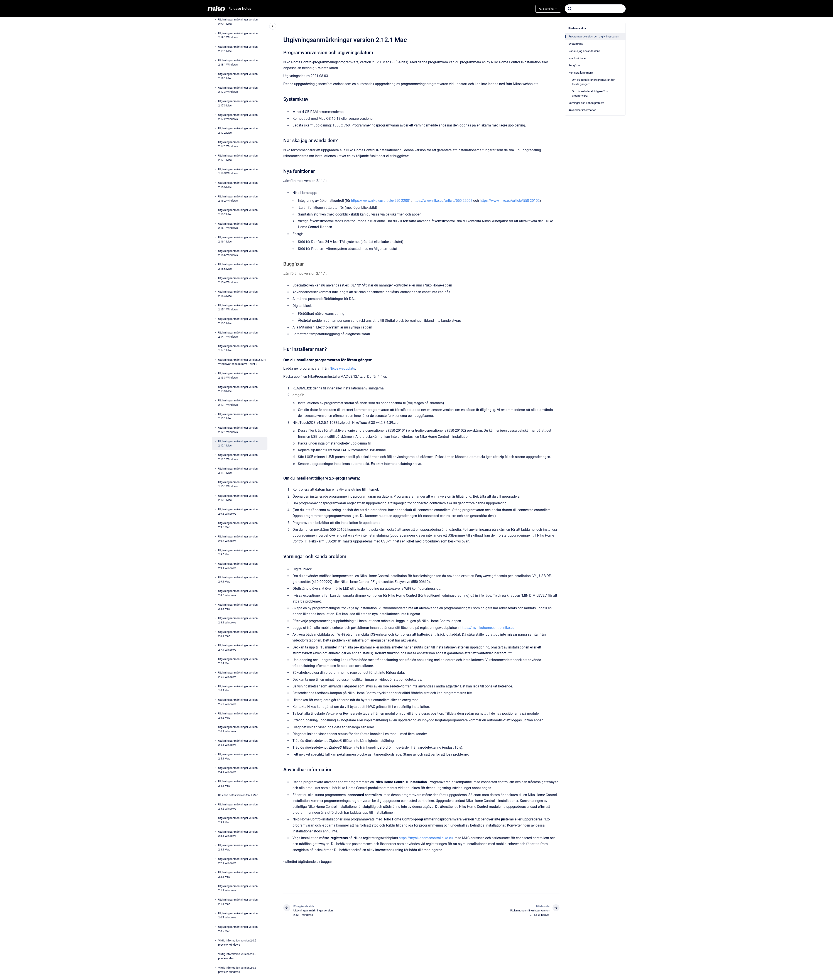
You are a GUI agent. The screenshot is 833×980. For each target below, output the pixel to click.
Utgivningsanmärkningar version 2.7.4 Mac (238, 661)
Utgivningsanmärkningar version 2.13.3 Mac (238, 389)
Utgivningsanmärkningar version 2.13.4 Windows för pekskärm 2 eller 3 (242, 361)
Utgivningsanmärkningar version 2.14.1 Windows (238, 334)
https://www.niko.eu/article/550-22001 (381, 201)
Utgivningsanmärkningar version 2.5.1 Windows (238, 742)
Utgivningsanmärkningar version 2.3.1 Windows (238, 833)
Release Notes (239, 9)
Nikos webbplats (342, 368)
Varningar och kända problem (586, 102)
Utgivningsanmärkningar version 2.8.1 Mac (238, 634)
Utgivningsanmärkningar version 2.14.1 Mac (238, 348)
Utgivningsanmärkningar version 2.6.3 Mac (238, 688)
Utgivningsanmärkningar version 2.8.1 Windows (238, 620)
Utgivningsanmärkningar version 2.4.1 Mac (238, 783)
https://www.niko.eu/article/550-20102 (510, 201)
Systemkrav (575, 43)
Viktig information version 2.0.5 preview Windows (237, 942)
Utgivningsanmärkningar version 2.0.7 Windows (238, 915)
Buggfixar (574, 65)
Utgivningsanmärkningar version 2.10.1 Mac (238, 498)
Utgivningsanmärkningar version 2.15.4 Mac (238, 294)
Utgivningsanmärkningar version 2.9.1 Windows (238, 566)
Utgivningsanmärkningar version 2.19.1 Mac (238, 49)
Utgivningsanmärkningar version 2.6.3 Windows (238, 675)
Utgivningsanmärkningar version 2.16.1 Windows (238, 225)
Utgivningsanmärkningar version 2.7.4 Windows (238, 647)
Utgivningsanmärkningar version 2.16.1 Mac (238, 239)
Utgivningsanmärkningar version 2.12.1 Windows (238, 430)
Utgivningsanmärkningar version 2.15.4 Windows (238, 280)
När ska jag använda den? (584, 51)
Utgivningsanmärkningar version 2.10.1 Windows (238, 484)
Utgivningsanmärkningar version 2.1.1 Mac (238, 902)
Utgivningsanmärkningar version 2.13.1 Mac (238, 416)
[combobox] (595, 9)
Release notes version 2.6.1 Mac (238, 794)
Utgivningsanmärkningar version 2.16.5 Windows (238, 171)
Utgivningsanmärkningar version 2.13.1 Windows (238, 402)
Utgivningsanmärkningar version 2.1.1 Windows (238, 888)
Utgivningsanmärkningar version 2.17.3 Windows (238, 89)
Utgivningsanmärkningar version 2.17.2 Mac (238, 130)
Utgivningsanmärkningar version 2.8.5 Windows (238, 593)
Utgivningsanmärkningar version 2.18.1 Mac (238, 76)
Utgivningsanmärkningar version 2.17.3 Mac (238, 103)
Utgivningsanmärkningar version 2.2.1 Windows (238, 861)
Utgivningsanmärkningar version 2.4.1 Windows (238, 770)
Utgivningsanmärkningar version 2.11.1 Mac (238, 470)
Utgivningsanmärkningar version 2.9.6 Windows (238, 511)
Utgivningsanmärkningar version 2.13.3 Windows (238, 375)
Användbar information (582, 110)
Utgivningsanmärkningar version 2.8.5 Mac (238, 606)
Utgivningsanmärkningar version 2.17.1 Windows (238, 144)
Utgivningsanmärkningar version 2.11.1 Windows (238, 457)
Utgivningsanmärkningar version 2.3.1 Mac (238, 847)
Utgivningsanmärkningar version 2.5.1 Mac (238, 756)
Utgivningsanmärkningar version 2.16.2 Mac (238, 212)
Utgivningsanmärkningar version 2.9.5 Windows (238, 538)
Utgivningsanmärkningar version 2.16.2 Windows (238, 198)
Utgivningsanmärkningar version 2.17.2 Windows (238, 117)
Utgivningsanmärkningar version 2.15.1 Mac (238, 321)
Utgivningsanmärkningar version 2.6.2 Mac (238, 715)
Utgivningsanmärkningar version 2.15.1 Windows (238, 307)
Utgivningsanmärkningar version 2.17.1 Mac (238, 158)
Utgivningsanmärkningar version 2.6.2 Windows (238, 702)
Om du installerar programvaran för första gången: (593, 82)
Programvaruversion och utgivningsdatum (593, 36)
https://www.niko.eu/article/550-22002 (442, 201)
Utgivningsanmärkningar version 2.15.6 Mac (238, 266)
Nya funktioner (577, 58)
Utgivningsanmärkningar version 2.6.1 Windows (238, 729)
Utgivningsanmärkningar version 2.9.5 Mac (238, 552)
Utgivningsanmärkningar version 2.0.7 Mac (238, 929)
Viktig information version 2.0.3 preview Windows (237, 969)
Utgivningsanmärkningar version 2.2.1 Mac (238, 874)
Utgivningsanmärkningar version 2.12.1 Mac (238, 443)
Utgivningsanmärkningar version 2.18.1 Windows (238, 62)
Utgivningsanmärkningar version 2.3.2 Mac (238, 820)
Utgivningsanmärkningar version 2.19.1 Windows (238, 35)
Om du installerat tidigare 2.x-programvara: (590, 93)
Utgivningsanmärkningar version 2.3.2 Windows (238, 806)
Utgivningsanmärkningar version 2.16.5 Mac (238, 185)
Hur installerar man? (580, 72)
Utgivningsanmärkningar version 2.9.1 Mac (238, 579)
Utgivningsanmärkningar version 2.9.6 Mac (238, 525)
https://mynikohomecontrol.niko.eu (487, 628)
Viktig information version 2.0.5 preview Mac (237, 956)
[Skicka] (569, 8)
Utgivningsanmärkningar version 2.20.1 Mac (238, 21)
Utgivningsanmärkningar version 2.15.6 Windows (238, 253)
